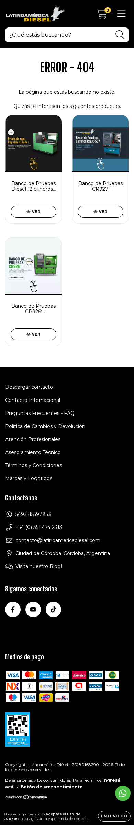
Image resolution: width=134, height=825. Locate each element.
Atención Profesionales (32, 439)
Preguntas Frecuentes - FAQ (40, 413)
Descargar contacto (29, 387)
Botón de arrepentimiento (52, 786)
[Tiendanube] (26, 798)
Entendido (114, 816)
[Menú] (121, 14)
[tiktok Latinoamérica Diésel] (53, 609)
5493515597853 (33, 514)
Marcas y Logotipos (28, 478)
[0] (101, 15)
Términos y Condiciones (33, 465)
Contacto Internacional (32, 400)
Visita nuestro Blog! (38, 566)
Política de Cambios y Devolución (45, 426)
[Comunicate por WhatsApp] (123, 793)
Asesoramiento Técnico (33, 452)
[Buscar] (120, 35)
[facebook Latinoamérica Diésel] (13, 609)
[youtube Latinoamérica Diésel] (33, 609)
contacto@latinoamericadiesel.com (57, 540)
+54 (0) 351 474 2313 (38, 527)
